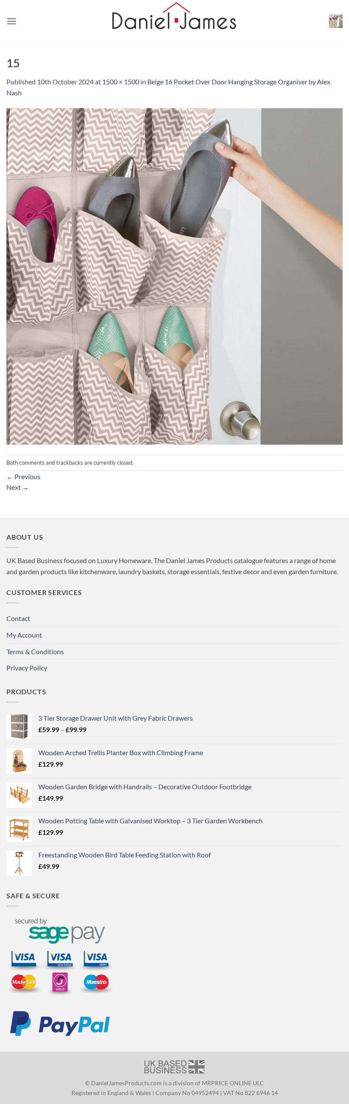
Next (17, 487)
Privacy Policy (26, 668)
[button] (11, 21)
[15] (174, 275)
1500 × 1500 (120, 82)
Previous (23, 476)
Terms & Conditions (35, 651)
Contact (18, 618)
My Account (24, 635)
